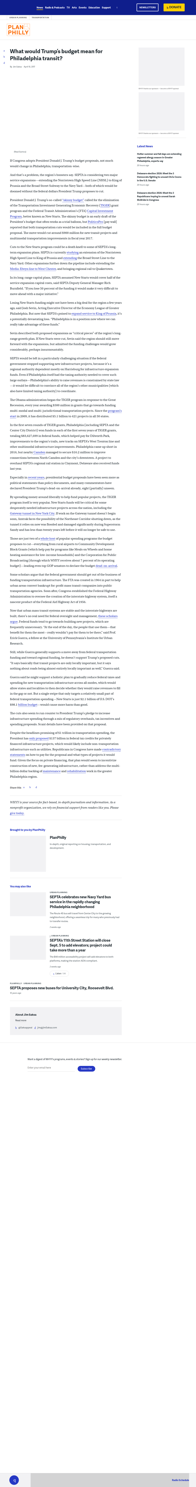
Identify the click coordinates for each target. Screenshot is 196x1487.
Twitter (30, 787)
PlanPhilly (58, 837)
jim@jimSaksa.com (47, 1027)
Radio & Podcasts (55, 7)
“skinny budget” (73, 200)
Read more (20, 1020)
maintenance (52, 771)
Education (94, 7)
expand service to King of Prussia (94, 314)
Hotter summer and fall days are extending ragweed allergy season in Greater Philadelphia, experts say (159, 157)
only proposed (39, 738)
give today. (17, 813)
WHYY (18, 7)
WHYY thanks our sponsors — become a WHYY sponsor (159, 88)
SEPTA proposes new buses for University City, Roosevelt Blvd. (62, 987)
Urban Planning (18, 17)
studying (73, 252)
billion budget (27, 705)
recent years (36, 477)
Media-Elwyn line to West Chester (33, 269)
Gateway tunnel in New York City (32, 513)
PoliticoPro (95, 222)
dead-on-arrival (106, 566)
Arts (74, 7)
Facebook (24, 787)
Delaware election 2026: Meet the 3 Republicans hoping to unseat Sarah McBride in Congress (156, 196)
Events (83, 7)
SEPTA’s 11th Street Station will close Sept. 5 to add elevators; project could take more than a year (81, 945)
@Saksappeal (25, 1027)
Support (106, 7)
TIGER (104, 205)
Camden (39, 452)
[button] (14, 1480)
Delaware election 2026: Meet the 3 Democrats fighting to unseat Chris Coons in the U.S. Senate (159, 177)
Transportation (40, 17)
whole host (47, 538)
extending (70, 258)
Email (36, 787)
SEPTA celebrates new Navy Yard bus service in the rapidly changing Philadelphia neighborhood (80, 901)
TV (68, 7)
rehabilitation (76, 771)
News (40, 7)
